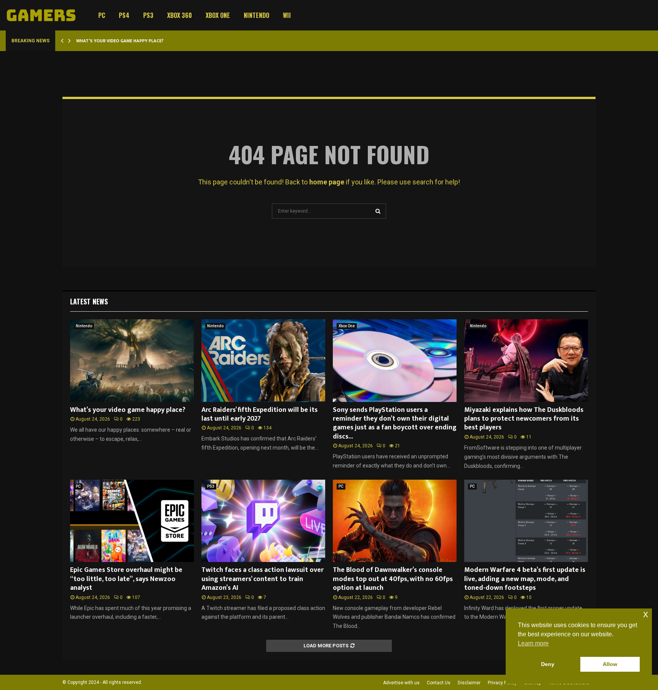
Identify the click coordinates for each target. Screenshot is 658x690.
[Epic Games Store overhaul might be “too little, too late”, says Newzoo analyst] (132, 521)
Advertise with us (401, 682)
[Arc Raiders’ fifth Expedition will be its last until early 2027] (263, 360)
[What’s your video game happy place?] (132, 360)
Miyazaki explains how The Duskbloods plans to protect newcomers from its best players (523, 419)
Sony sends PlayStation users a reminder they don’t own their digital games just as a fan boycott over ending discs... (395, 423)
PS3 (148, 15)
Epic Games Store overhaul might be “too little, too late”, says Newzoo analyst (126, 579)
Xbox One (218, 15)
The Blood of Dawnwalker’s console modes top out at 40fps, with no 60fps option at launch (393, 579)
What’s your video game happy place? (119, 41)
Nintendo (256, 15)
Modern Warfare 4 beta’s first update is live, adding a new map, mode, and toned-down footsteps (524, 579)
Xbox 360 (179, 15)
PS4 (124, 15)
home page (326, 182)
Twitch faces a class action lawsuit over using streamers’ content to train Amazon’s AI (262, 579)
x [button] (645, 614)
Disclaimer (469, 682)
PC (101, 15)
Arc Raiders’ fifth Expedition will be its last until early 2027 (259, 414)
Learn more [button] (533, 643)
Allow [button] (610, 664)
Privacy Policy (502, 682)
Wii (287, 15)
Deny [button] (547, 664)
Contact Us (438, 682)
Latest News (89, 301)
